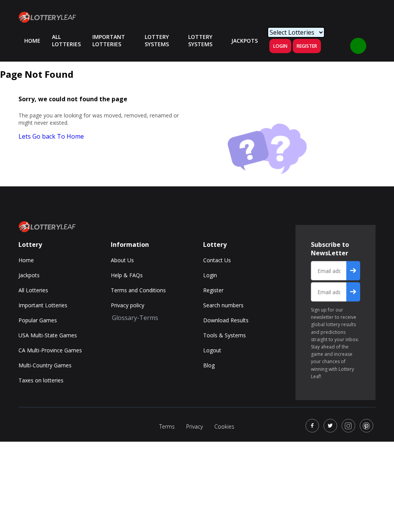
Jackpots (29, 275)
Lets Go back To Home (51, 136)
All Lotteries (66, 40)
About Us (122, 260)
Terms (167, 426)
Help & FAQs (127, 275)
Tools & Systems (224, 335)
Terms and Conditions (138, 290)
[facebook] (312, 425)
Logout (212, 350)
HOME (32, 40)
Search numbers (223, 305)
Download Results (226, 320)
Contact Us (217, 260)
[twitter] (330, 425)
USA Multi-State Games (47, 335)
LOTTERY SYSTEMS (157, 40)
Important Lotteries (108, 40)
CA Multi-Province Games (50, 350)
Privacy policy (127, 305)
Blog (209, 365)
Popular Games (37, 320)
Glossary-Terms (135, 318)
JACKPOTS (244, 40)
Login (280, 46)
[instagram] (348, 425)
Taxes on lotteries (40, 380)
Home (26, 260)
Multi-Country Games (45, 365)
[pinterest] (366, 425)
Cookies (224, 426)
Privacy (194, 426)
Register (307, 46)
